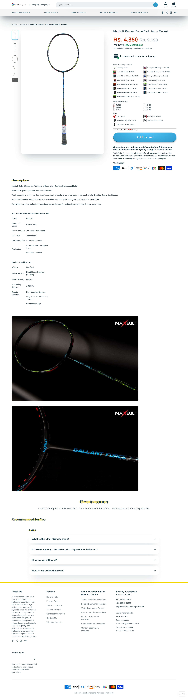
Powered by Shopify (105, 693)
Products (23, 24)
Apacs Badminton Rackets (93, 612)
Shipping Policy (53, 609)
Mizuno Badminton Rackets (90, 618)
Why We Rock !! (53, 622)
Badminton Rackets (20, 12)
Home (14, 24)
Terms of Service (54, 605)
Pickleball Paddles (108, 12)
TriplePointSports (89, 693)
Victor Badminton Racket (92, 608)
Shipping (128, 48)
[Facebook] (162, 12)
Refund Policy (52, 597)
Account (165, 5)
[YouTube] (175, 12)
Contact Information (55, 614)
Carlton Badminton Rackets (90, 629)
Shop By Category (40, 4)
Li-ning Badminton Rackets (94, 604)
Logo (19, 4)
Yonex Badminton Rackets (93, 600)
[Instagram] (171, 12)
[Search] (155, 4)
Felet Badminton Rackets (93, 624)
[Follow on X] (167, 12)
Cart (173, 5)
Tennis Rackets (49, 12)
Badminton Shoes (138, 12)
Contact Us (51, 618)
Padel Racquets (78, 12)
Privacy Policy (53, 601)
